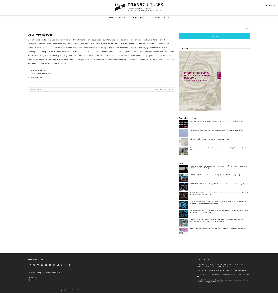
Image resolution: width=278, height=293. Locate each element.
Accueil (112, 18)
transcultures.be (38, 78)
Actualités (138, 18)
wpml (80, 290)
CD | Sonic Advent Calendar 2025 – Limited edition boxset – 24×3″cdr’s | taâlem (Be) (216, 121)
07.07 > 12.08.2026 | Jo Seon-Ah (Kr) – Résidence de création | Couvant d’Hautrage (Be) (217, 184)
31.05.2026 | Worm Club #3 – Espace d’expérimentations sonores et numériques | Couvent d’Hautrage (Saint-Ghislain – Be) (219, 211)
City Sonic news (203, 260)
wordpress (69, 290)
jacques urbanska (50, 290)
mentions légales (59, 290)
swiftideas (75, 290)
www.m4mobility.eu (39, 70)
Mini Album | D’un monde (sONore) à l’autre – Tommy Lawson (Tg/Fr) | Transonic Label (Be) (218, 149)
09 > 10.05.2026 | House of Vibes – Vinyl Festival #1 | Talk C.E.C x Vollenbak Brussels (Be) (218, 228)
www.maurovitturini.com (41, 74)
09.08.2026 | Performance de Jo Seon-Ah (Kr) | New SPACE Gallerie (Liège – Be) (215, 175)
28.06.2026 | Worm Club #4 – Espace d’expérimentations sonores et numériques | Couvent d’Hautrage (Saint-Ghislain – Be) (219, 193)
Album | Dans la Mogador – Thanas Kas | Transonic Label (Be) (209, 139)
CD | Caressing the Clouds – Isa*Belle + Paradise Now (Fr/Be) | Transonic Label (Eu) (216, 130)
